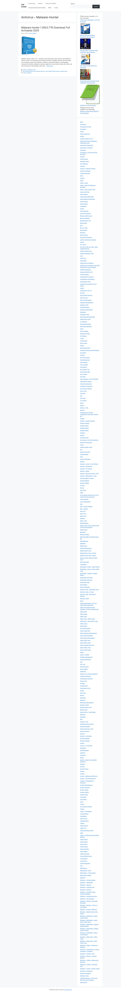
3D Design (83, 124)
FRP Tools (83, 398)
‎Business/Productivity (86, 237)
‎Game (81, 403)
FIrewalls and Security (86, 386)
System (82, 771)
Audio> (82, 208)
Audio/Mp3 (83, 206)
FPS (81, 396)
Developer (83, 312)
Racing (82, 695)
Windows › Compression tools (88, 896)
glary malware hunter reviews (52, 71)
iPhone (82, 488)
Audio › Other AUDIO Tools (87, 189)
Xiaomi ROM (83, 982)
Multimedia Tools (85, 582)
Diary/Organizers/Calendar (87, 317)
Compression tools (85, 281)
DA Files (82, 293)
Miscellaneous (84, 541)
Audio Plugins (84, 204)
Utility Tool (83, 828)
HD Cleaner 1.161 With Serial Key (89, 440)
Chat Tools (83, 258)
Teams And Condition (50, 3)
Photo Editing (84, 669)
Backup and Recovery (86, 216)
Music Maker (83, 584)
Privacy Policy (31, 3)
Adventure (83, 150)
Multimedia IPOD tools (86, 577)
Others (82, 652)
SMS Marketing (84, 750)
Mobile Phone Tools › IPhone (88, 553)
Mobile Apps (83, 546)
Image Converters (85, 452)
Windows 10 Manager (86, 971)
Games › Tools (84, 407)
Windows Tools (84, 976)
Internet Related (84, 480)
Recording (83, 698)
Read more (50, 66)
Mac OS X (83, 511)
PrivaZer (82, 683)
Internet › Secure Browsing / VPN (89, 473)
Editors (82, 345)
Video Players (84, 846)
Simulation (83, 748)
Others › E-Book (84, 654)
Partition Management (86, 657)
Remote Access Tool (86, 707)
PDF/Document (84, 666)
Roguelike (83, 717)
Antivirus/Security (85, 173)
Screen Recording (85, 726)
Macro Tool (83, 516)
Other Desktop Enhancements (88, 633)
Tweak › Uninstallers (86, 811)
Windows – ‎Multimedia (86, 882)
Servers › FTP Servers (86, 745)
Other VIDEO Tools (85, 647)
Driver (81, 329)
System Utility (84, 794)
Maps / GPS (83, 521)
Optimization (83, 626)
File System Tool (84, 369)
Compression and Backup (87, 279)
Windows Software (85, 973)
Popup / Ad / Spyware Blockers (89, 674)
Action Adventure (85, 134)
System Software (85, 787)
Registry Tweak (84, 705)
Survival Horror (84, 769)
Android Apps (84, 159)
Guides (82, 435)
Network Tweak (84, 598)
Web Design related (85, 875)
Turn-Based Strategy (86, 806)
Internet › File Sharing (86, 466)
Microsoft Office (84, 534)
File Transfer (83, 374)
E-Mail (82, 338)
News (81, 601)
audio (81, 180)
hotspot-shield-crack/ (86, 447)
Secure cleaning (84, 731)
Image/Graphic (84, 454)
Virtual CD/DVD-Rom (86, 856)
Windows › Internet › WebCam (88, 909)
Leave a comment (27, 72)
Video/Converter (84, 854)
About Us (40, 3)
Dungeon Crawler (85, 333)
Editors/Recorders (85, 348)
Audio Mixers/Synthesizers (87, 199)
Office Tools (83, 616)
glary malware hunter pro (39, 71)
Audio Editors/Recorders (87, 196)
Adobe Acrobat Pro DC (86, 138)
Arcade (82, 178)
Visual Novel (83, 861)
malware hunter (63, 71)
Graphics (82, 433)
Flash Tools (83, 391)
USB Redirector (84, 821)
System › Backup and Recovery (89, 776)
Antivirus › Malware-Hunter (29, 69)
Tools (81, 802)
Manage (82, 518)
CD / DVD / (83, 244)
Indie (81, 457)
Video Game (83, 844)
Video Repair (83, 851)
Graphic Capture (84, 423)
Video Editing (84, 839)
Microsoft (82, 532)
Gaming (82, 410)
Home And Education (86, 442)
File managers (84, 364)
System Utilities (84, 792)
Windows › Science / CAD (87, 953)
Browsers (82, 232)
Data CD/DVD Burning (86, 295)
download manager (85, 324)
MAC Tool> (83, 513)
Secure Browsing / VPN (86, 729)
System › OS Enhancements (88, 778)
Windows (82, 877)
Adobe (82, 136)
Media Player (83, 529)
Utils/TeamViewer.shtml (86, 830)
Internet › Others (84, 471)
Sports (82, 757)
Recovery (82, 700)
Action (82, 131)
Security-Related (85, 741)
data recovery (84, 297)
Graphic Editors (84, 428)
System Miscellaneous (86, 785)
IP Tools (82, 485)
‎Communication (84, 274)
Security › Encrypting (86, 736)
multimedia (83, 564)
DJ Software (83, 321)
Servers (82, 743)
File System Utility (85, 372)
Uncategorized (84, 814)
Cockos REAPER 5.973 (86, 272)
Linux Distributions (85, 501)
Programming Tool (85, 688)
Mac (81, 504)
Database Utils (84, 305)
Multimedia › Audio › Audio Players (90, 567)
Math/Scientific (84, 523)
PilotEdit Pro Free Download (88, 105)
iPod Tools (83, 490)
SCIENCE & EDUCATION (87, 724)
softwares (83, 755)
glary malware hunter (28, 71)
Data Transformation (86, 300)
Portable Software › (85, 676)
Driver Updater (84, 331)
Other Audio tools (85, 631)
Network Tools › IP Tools (87, 592)
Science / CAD (84, 721)
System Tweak (84, 790)
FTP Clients (83, 400)
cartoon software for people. (88, 240)
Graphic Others (84, 430)
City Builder (83, 260)
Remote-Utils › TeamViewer (88, 712)
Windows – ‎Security (85, 885)
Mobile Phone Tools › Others (88, 555)
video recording (84, 849)
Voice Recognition (85, 863)
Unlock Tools (83, 818)
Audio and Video (85, 192)
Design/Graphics (84, 307)
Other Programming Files (87, 645)
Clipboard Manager (85, 269)
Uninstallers (83, 816)
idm (81, 449)
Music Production (85, 587)
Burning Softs (84, 235)
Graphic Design (84, 425)
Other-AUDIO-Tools (85, 650)
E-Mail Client (83, 341)
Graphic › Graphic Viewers (87, 421)
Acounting (83, 129)
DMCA (49, 7)
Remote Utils (83, 709)
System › (82, 773)
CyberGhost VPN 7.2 (86, 290)
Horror (82, 445)
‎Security (82, 733)
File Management (85, 360)
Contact (56, 7)
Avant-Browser (84, 211)
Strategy (82, 764)
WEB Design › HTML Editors (88, 873)
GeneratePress (68, 989)
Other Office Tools (85, 640)
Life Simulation (84, 499)
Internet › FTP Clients (86, 468)
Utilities (82, 823)
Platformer (83, 671)
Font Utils (82, 393)
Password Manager (85, 659)
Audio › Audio (84, 183)
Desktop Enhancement (86, 309)
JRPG (81, 492)
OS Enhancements (85, 628)
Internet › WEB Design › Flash (88, 476)
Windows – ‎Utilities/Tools (87, 887)
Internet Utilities (84, 483)
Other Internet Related (86, 635)
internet (82, 461)
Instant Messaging (85, 459)
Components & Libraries (87, 277)
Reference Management (87, 702)
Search (73, 3)
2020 (81, 122)
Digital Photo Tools (85, 319)
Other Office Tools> (85, 643)
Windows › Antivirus (85, 889)
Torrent (82, 804)
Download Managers (86, 326)
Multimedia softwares (86, 580)
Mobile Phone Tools (85, 550)
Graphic (82, 418)
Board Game (83, 230)
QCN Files (83, 693)
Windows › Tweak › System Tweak (90, 968)
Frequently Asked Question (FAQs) (36, 7)
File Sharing (83, 367)
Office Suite (83, 611)
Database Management (86, 302)
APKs (81, 175)
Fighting (82, 355)
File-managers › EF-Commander (89, 379)
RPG (81, 719)
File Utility (83, 376)
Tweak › (82, 809)
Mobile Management (86, 548)
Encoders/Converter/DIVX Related (89, 350)
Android (82, 156)
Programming (84, 686)
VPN (81, 866)
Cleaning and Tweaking (86, 263)
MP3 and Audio (84, 562)
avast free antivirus (85, 213)
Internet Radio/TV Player (87, 478)
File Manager (83, 362)
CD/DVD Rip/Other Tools (87, 253)
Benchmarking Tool (85, 220)
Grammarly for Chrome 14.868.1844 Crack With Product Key (89, 414)
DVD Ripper (83, 336)
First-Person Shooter (86, 388)
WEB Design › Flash (85, 870)
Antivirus (82, 166)
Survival (82, 766)
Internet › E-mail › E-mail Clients (89, 464)
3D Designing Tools (85, 126)
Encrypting (83, 352)
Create (82, 288)
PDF (81, 662)
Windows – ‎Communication (87, 880)
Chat (81, 256)
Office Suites (83, 614)
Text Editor (83, 797)
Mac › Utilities (84, 509)
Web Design (83, 868)
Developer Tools (84, 314)
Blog (81, 225)
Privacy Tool (83, 681)
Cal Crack (23, 6)
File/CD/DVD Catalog (86, 381)
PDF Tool (82, 664)
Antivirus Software (85, 171)
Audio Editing (84, 194)
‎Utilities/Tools (84, 825)
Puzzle (82, 690)
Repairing (82, 714)
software (82, 753)
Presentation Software (86, 678)
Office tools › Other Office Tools (89, 621)
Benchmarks (83, 223)
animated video (84, 161)
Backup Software (85, 218)
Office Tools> (84, 623)
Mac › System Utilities (86, 506)
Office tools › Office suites (87, 619)
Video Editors (84, 842)
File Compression (85, 357)
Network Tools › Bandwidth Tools (89, 589)
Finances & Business (86, 384)
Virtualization (84, 858)
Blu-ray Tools (84, 228)
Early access (83, 343)
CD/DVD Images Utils (86, 251)
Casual (82, 242)
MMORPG (83, 543)
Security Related (84, 738)
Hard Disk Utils (84, 437)
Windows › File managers (87, 898)
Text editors (83, 799)
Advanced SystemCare (86, 145)
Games (82, 405)
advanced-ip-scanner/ (86, 147)
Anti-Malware (84, 164)
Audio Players (84, 201)
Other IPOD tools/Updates (87, 638)
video (81, 833)
